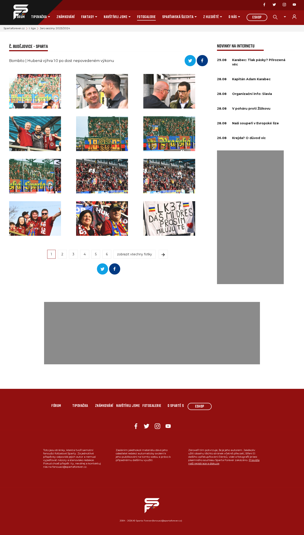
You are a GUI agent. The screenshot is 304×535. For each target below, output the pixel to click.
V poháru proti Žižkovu (251, 109)
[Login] (296, 17)
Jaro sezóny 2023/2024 (55, 28)
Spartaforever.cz (14, 28)
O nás (233, 17)
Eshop (256, 17)
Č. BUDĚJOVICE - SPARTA (28, 46)
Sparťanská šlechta (178, 17)
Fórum (20, 17)
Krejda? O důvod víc (249, 138)
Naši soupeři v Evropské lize (255, 123)
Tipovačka (39, 17)
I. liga (32, 28)
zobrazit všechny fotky (134, 254)
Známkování (66, 17)
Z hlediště (211, 17)
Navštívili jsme (115, 17)
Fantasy (87, 17)
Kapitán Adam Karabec (251, 79)
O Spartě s (176, 406)
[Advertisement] (250, 217)
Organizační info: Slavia (252, 94)
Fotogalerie (146, 17)
